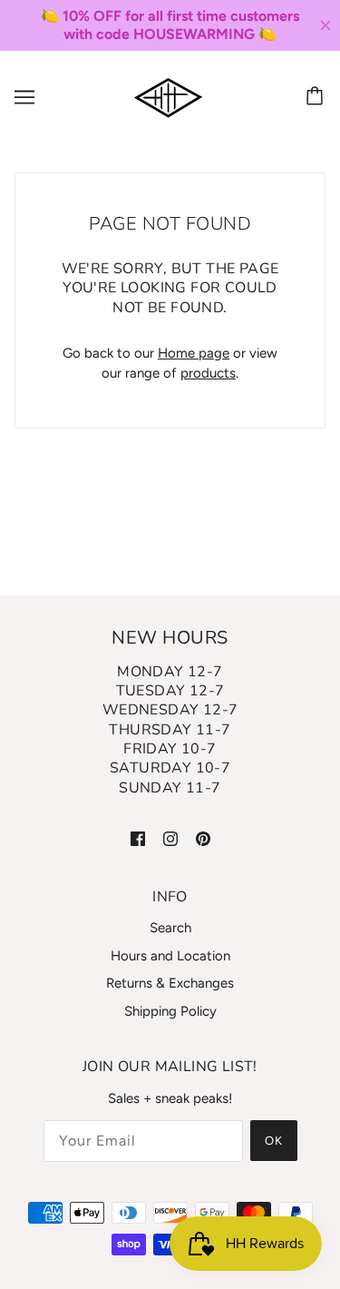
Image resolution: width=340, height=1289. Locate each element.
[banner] (168, 96)
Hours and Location (170, 956)
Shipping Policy (170, 1011)
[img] (137, 837)
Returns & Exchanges (170, 983)
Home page (193, 353)
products (208, 373)
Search (170, 928)
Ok (274, 1140)
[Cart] (317, 97)
